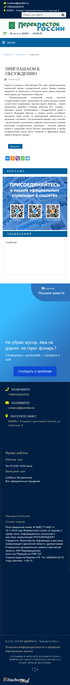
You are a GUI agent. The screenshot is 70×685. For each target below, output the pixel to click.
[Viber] (17, 158)
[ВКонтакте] (7, 158)
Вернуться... (15, 146)
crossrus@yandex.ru (18, 3)
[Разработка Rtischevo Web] (34, 679)
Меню (11, 42)
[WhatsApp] (22, 158)
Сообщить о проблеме (35, 371)
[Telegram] (27, 158)
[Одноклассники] (12, 158)
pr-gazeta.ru (28, 641)
